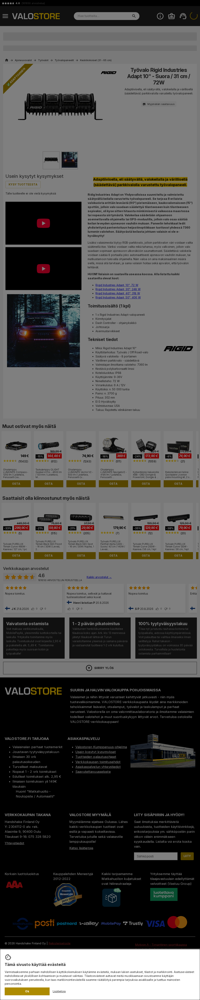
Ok (27, 991)
